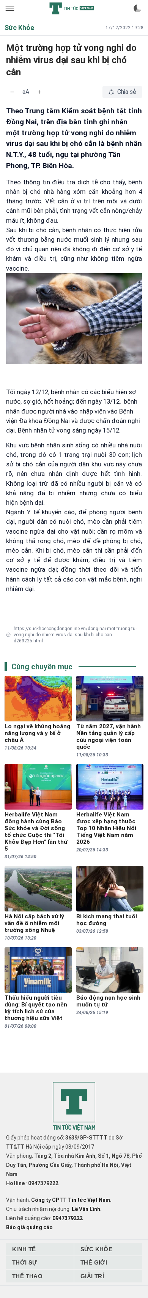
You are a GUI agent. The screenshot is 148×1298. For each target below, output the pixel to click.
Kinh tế (24, 1249)
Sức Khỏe (96, 1249)
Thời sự (24, 1262)
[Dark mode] (137, 8)
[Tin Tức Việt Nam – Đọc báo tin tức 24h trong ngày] (71, 8)
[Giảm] (12, 92)
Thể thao (27, 1276)
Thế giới (93, 1262)
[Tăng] (39, 92)
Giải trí (92, 1276)
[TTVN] (74, 1106)
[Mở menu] (11, 8)
